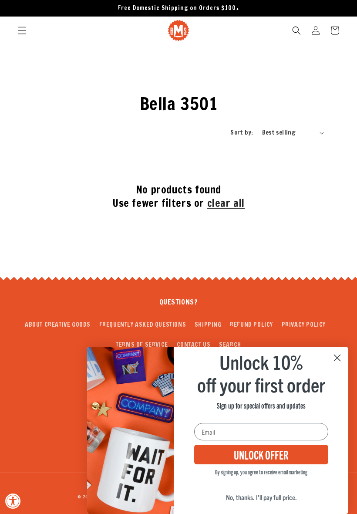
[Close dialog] (337, 357)
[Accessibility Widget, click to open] (13, 501)
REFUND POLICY (251, 324)
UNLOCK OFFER (261, 454)
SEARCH (230, 344)
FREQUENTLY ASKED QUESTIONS (142, 324)
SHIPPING (208, 324)
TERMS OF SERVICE (142, 344)
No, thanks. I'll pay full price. (261, 497)
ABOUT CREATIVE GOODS (58, 324)
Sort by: (241, 132)
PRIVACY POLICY (304, 324)
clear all (226, 203)
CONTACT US (194, 344)
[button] (22, 30)
